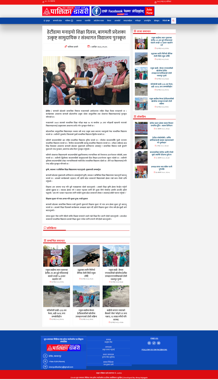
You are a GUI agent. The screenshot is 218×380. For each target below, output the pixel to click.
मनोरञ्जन (138, 20)
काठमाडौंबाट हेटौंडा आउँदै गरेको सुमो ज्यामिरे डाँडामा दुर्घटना (161, 153)
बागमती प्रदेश (57, 20)
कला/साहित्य (128, 20)
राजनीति (87, 20)
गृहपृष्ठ (47, 20)
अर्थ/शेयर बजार (99, 20)
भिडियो (165, 20)
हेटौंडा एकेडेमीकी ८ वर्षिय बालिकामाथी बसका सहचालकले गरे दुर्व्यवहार (162, 140)
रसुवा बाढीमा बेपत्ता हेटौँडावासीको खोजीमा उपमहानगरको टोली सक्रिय (161, 101)
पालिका (67, 20)
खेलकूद (156, 20)
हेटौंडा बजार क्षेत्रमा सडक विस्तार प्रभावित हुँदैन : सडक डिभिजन (161, 124)
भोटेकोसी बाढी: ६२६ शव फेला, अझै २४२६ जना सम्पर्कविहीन (161, 85)
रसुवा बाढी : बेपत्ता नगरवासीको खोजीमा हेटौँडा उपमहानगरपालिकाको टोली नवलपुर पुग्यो (161, 72)
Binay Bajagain (142, 377)
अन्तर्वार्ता (117, 20)
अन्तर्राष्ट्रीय (147, 20)
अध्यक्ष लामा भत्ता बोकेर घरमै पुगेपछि (161, 168)
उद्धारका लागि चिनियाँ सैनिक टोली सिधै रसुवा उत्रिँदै (161, 55)
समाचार (79, 20)
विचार (109, 20)
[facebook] (122, 11)
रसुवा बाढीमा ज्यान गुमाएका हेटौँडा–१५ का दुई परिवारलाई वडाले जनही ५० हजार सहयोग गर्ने (162, 41)
